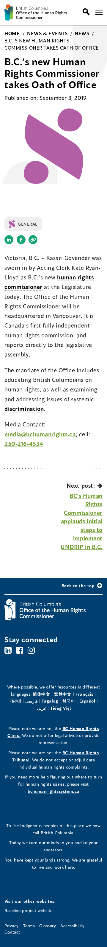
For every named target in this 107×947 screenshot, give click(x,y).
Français (84, 694)
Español (87, 700)
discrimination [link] (24, 408)
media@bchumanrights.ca (40, 434)
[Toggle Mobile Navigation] (99, 12)
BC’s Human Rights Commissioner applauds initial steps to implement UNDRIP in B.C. (82, 521)
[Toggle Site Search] (84, 12)
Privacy (11, 925)
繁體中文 (62, 694)
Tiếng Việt (61, 708)
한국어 (68, 700)
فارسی (31, 700)
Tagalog (50, 700)
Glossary (47, 925)
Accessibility (72, 925)
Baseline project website (28, 910)
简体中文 (41, 694)
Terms (29, 925)
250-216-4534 (23, 443)
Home (12, 33)
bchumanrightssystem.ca (53, 791)
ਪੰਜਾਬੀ (15, 700)
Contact (12, 931)
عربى (41, 708)
